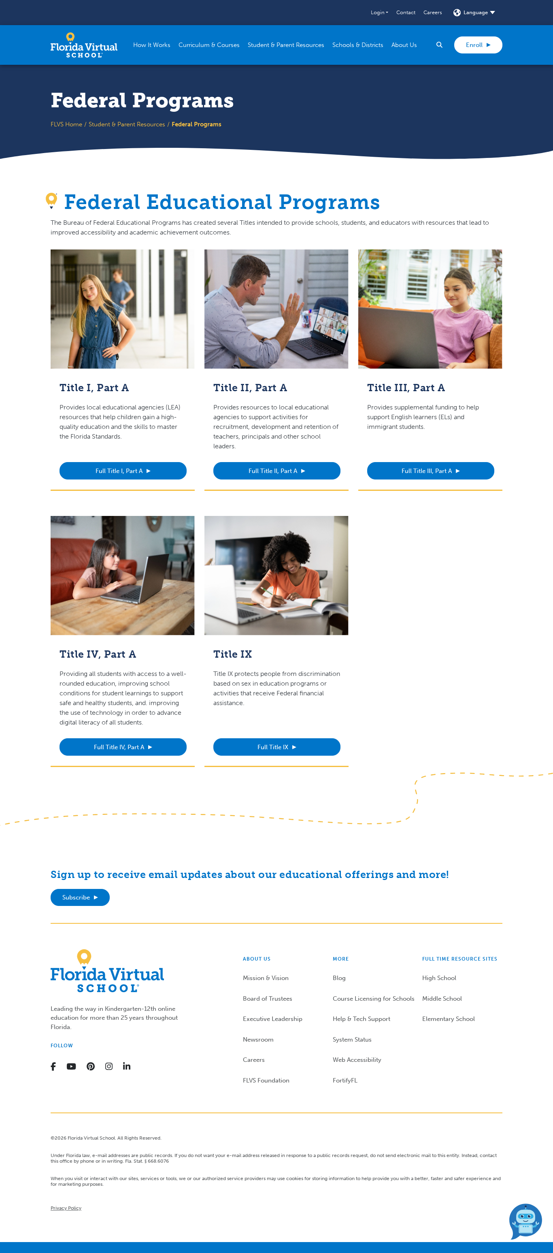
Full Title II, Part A (273, 471)
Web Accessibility (357, 1059)
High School (439, 978)
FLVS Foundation (266, 1080)
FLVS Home (66, 124)
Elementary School (448, 1019)
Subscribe (76, 897)
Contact (405, 12)
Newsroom (258, 1039)
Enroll (474, 45)
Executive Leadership (272, 1019)
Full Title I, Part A (119, 471)
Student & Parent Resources (127, 124)
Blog (339, 978)
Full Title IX (272, 747)
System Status (352, 1039)
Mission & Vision (266, 978)
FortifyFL (345, 1080)
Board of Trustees (267, 998)
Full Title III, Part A (427, 471)
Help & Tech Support (361, 1019)
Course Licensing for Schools (374, 998)
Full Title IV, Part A (119, 747)
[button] (379, 13)
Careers (432, 12)
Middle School (442, 998)
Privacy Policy (66, 1208)
